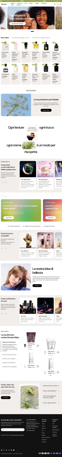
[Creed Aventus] (5, 68)
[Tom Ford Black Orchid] (46, 46)
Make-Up (44, 428)
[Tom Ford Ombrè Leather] (46, 68)
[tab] (5, 38)
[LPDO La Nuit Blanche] (5, 46)
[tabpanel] (31, 63)
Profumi (43, 426)
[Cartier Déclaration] (16, 68)
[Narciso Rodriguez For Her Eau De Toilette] (56, 68)
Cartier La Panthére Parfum (24, 76)
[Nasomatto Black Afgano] (26, 46)
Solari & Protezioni (46, 437)
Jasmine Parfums (8, 453)
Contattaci (5, 397)
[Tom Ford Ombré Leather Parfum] (56, 46)
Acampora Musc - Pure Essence (35, 76)
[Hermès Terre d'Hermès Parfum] (36, 46)
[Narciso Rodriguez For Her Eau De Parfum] (16, 46)
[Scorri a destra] (6, 182)
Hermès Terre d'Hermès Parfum (35, 54)
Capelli (43, 435)
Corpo (43, 432)
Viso (43, 430)
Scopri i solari (46, 110)
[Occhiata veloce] (8, 43)
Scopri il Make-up (16, 22)
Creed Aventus (5, 74)
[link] (31, 127)
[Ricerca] (55, 4)
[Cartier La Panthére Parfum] (26, 68)
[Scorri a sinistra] (2, 182)
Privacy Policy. (21, 435)
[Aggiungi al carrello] (37, 345)
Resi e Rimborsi (55, 429)
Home (43, 423)
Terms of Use (14, 435)
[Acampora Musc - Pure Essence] (36, 68)
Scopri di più (8, 217)
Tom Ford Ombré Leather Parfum (56, 54)
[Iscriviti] (23, 429)
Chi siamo (37, 285)
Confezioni (44, 439)
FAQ (53, 423)
